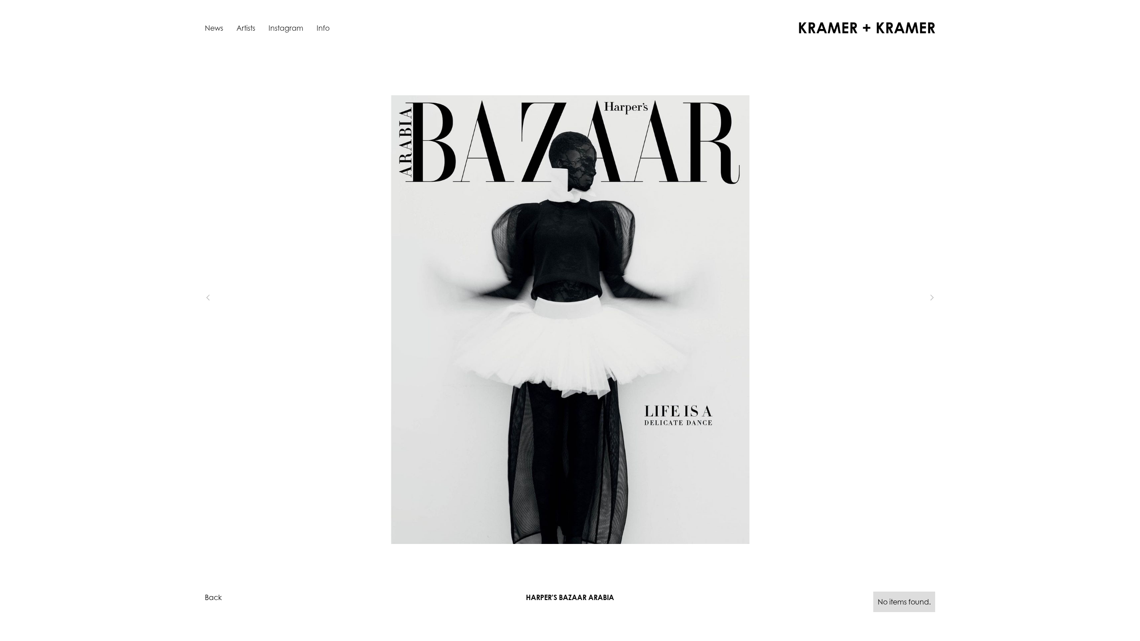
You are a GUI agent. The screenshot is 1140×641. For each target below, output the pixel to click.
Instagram (286, 28)
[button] (222, 297)
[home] (867, 27)
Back (213, 597)
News (214, 28)
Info (323, 28)
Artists (245, 28)
